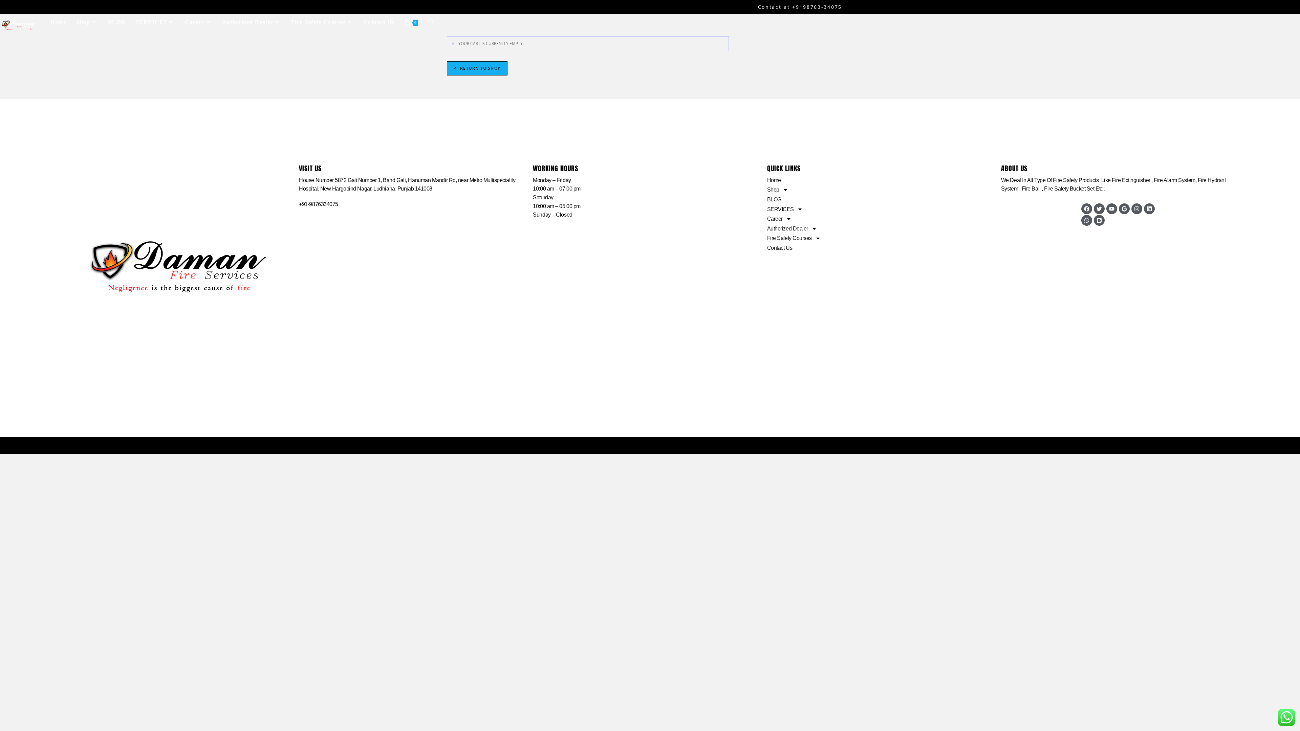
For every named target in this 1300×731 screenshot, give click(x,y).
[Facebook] (1086, 208)
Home (774, 180)
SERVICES (780, 209)
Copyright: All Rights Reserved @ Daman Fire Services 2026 (650, 445)
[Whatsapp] (1086, 220)
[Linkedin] (1149, 208)
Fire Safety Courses (789, 238)
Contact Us (780, 248)
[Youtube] (1111, 208)
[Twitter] (1099, 208)
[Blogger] (1099, 220)
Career (775, 219)
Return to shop (479, 68)
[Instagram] (1136, 208)
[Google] (1124, 208)
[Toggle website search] (431, 22)
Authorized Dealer (787, 228)
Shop (773, 190)
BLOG (774, 199)
